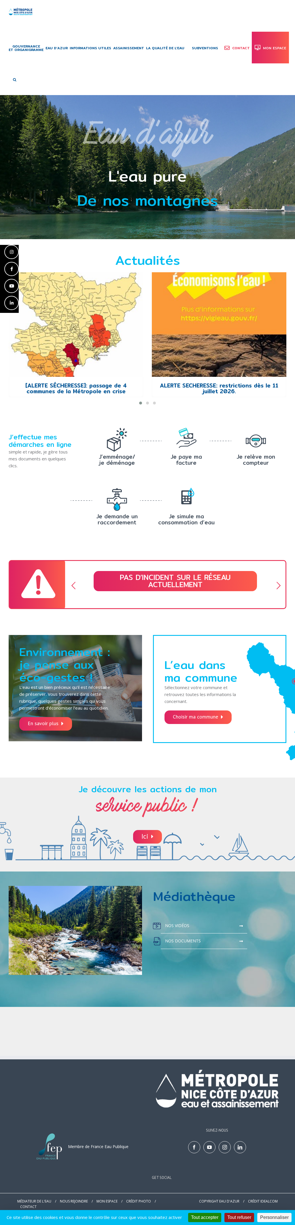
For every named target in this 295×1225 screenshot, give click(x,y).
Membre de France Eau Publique (98, 1146)
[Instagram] (225, 1147)
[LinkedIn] (240, 1147)
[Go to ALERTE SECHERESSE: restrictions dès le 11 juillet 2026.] (76, 324)
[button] (14, 79)
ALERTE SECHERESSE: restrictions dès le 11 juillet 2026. (76, 388)
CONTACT (28, 1206)
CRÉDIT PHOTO (138, 1201)
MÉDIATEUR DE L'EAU (34, 1201)
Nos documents (183, 941)
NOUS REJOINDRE (74, 1201)
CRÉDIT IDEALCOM (263, 1201)
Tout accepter (204, 1217)
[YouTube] (209, 1147)
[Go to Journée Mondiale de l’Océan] (219, 324)
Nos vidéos (177, 925)
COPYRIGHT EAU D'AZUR (219, 1201)
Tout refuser (239, 1217)
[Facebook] (194, 1147)
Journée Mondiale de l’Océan (219, 385)
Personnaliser (274, 1217)
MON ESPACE (107, 1201)
